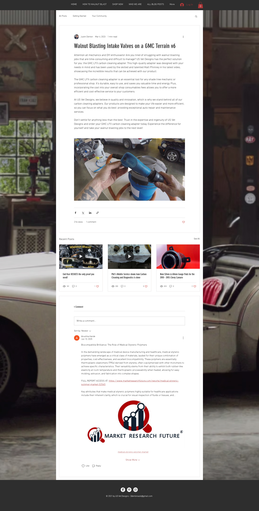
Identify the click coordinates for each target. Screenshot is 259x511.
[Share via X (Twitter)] (82, 212)
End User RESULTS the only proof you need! (78, 276)
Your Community (99, 16)
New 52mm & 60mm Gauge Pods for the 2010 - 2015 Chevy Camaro (177, 276)
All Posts (63, 16)
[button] (200, 5)
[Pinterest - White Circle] (129, 489)
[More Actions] (183, 338)
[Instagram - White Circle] (135, 489)
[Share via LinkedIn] (90, 212)
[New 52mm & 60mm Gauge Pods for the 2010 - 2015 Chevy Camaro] (178, 256)
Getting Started (79, 16)
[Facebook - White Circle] (123, 489)
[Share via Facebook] (75, 212)
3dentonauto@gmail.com (141, 496)
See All (197, 239)
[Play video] (129, 169)
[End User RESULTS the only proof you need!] (81, 256)
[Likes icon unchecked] (83, 466)
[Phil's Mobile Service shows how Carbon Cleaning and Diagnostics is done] (129, 256)
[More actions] (183, 37)
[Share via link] (97, 212)
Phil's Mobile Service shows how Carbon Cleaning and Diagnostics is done (129, 276)
